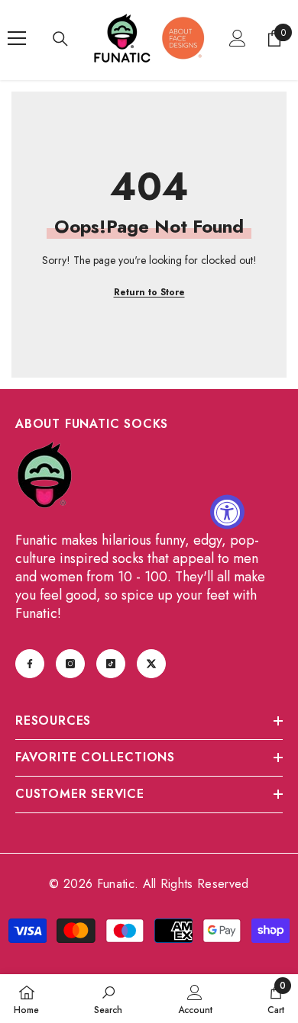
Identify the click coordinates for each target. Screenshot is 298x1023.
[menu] (17, 38)
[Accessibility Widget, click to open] (227, 511)
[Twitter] (151, 663)
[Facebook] (29, 663)
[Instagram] (70, 663)
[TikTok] (110, 663)
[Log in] (237, 38)
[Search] (60, 39)
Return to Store (149, 292)
